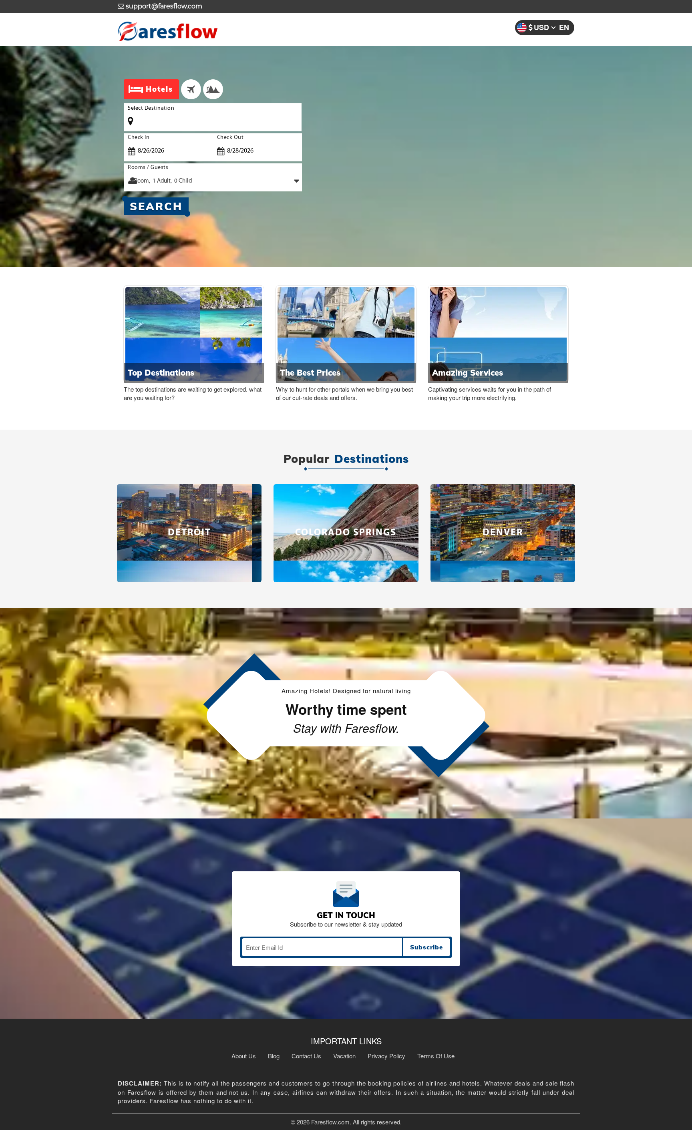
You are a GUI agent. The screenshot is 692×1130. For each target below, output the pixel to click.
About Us (243, 1056)
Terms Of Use (436, 1056)
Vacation (344, 1056)
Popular (307, 459)
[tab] (191, 89)
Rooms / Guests (148, 168)
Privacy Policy (386, 1056)
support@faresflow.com (163, 6)
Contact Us (306, 1056)
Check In (138, 138)
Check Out (230, 138)
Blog (274, 1056)
